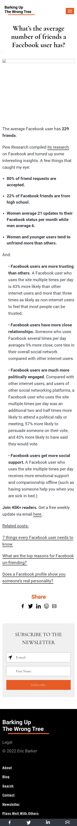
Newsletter (11, 804)
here (37, 514)
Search (8, 786)
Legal (7, 742)
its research (58, 147)
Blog (5, 777)
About (7, 768)
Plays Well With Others (20, 813)
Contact (8, 795)
